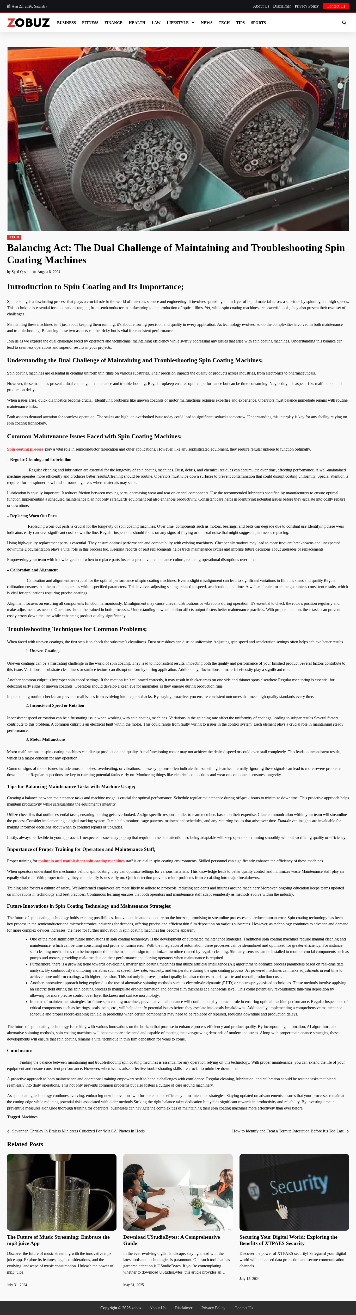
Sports (258, 23)
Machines (30, 1117)
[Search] (344, 22)
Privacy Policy (307, 6)
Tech (224, 23)
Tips (240, 23)
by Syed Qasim (18, 272)
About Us (261, 6)
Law (156, 23)
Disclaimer (282, 6)
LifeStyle (178, 23)
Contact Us (336, 6)
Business (66, 23)
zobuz (137, 1308)
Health (137, 23)
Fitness (90, 23)
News (206, 23)
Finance (113, 23)
